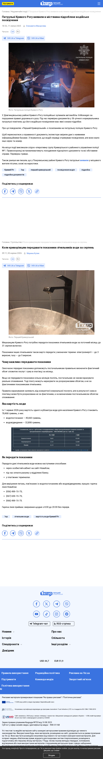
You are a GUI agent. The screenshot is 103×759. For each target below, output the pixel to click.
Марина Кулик (33, 253)
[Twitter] (29, 191)
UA (12, 32)
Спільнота (58, 638)
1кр (22, 170)
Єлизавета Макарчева (36, 26)
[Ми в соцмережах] (36, 604)
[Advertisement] (51, 219)
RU (18, 32)
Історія (6, 638)
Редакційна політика (47, 673)
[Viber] (21, 191)
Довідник (8, 650)
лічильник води (21, 516)
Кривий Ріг (9, 170)
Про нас (57, 631)
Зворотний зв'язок (80, 679)
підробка (86, 170)
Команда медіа (44, 679)
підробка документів (14, 175)
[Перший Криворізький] (52, 4)
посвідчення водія (66, 170)
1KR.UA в (15, 38)
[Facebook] (5, 191)
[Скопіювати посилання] (37, 191)
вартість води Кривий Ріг (47, 516)
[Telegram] (13, 191)
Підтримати (8, 4)
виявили (84, 160)
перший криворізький (41, 170)
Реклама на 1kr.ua (79, 673)
